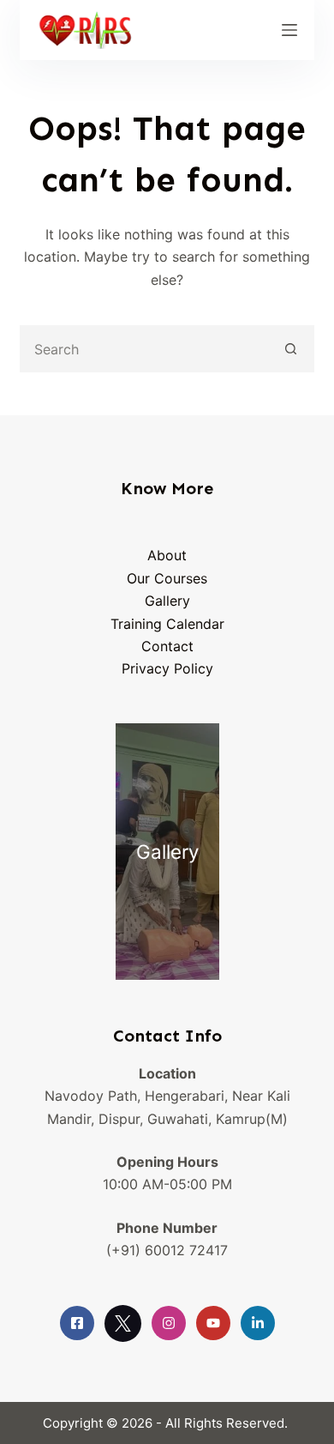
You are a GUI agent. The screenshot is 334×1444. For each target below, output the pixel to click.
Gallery (167, 600)
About (167, 555)
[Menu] (289, 30)
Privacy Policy (167, 668)
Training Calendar (167, 623)
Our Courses (167, 578)
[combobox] (144, 348)
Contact (167, 646)
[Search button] (291, 349)
